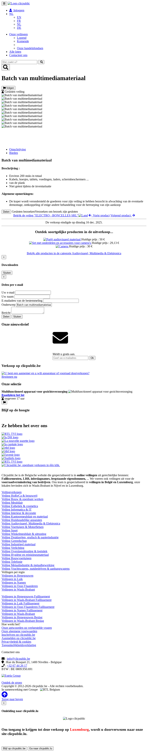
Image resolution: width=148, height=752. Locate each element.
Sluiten (7, 272)
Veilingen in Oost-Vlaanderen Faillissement (28, 607)
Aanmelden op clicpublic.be (19, 638)
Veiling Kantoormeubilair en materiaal (25, 516)
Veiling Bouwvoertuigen (16, 558)
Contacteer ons (18, 55)
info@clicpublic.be (18, 658)
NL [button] (11, 13)
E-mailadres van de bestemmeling (22, 300)
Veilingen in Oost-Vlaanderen (20, 586)
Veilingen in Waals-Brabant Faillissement (26, 600)
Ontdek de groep (12, 682)
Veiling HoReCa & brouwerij (19, 495)
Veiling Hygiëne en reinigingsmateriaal (25, 554)
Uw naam (7, 296)
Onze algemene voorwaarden (19, 631)
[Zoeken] (41, 62)
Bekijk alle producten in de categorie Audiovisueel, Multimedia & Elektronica (74, 253)
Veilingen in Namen (14, 582)
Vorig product (100, 215)
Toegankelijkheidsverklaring (19, 645)
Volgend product (121, 215)
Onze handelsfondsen (30, 48)
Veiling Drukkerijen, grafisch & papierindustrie (30, 537)
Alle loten (15, 51)
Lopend (21, 37)
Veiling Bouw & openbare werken (22, 499)
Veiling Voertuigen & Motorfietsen (23, 527)
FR (19, 20)
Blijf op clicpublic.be (14, 748)
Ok (92, 357)
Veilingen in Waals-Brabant (18, 589)
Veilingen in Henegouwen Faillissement (26, 596)
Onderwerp (8, 304)
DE (19, 27)
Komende (23, 41)
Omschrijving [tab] (17, 149)
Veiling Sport (10, 530)
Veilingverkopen (12, 492)
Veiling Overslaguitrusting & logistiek (24, 551)
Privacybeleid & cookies (16, 641)
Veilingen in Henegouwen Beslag (22, 617)
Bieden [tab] (13, 152)
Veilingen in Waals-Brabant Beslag (23, 620)
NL (19, 24)
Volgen (10, 88)
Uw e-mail (8, 292)
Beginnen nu (9, 376)
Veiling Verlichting (13, 547)
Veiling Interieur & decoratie (19, 513)
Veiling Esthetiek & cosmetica (20, 506)
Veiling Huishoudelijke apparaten (22, 520)
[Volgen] (4, 402)
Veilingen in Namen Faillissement (22, 610)
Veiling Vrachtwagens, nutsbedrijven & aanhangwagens (36, 568)
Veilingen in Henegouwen (17, 575)
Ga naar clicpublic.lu (40, 748)
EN (19, 17)
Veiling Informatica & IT (17, 509)
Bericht (6, 312)
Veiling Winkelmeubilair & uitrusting (24, 534)
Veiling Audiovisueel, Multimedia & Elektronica (31, 523)
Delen (6, 211)
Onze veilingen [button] (18, 34)
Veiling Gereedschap (14, 540)
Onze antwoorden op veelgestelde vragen (27, 627)
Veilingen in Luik (12, 579)
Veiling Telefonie (12, 561)
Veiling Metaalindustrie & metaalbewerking (28, 565)
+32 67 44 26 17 (17, 665)
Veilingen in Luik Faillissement (20, 603)
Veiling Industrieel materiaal (18, 544)
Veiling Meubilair (12, 502)
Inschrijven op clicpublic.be (18, 634)
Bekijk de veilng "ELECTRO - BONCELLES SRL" (45, 215)
